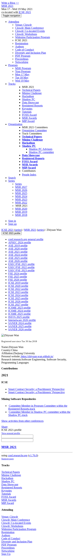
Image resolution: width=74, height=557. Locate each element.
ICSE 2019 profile (18, 282)
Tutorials (26, 111)
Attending (13, 21)
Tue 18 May (21, 77)
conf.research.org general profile (25, 239)
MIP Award (28, 121)
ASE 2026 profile (18, 261)
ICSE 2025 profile (18, 298)
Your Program (22, 71)
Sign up (12, 223)
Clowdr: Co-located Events (30, 31)
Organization (15, 124)
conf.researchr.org (17, 455)
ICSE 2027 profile (18, 304)
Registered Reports (32, 105)
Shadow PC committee (41, 152)
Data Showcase (30, 102)
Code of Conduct (24, 49)
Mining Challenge (32, 93)
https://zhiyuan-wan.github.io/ (36, 356)
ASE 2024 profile (18, 254)
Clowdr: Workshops (26, 34)
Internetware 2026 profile (22, 320)
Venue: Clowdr (23, 24)
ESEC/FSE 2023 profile (21, 270)
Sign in (12, 220)
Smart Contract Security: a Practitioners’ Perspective (36, 392)
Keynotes (27, 108)
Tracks (11, 83)
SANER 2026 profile (19, 329)
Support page (7, 458)
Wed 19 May (22, 80)
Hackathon (28, 96)
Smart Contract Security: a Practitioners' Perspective (36, 389)
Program (13, 65)
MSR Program (23, 68)
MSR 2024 (21, 196)
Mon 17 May (22, 74)
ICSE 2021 (25, 12)
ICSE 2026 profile (18, 301)
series (18, 229)
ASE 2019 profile (18, 245)
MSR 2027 (21, 187)
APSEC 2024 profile (19, 242)
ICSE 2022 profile (18, 289)
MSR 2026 (21, 190)
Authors (19, 46)
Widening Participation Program (32, 37)
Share (4, 426)
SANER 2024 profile (19, 323)
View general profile (10, 433)
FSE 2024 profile (17, 273)
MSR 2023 (21, 199)
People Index (29, 174)
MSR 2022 (21, 202)
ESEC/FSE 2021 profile (21, 264)
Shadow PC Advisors (40, 149)
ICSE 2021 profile (11, 233)
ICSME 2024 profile (19, 310)
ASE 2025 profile (18, 257)
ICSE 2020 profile (18, 285)
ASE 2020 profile (18, 248)
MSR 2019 (21, 211)
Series (18, 183)
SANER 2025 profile (19, 326)
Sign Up (5, 554)
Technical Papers (31, 90)
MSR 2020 (21, 208)
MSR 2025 (21, 193)
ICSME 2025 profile (19, 313)
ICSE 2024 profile (18, 295)
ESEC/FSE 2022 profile (21, 267)
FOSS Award (29, 114)
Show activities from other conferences (22, 420)
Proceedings (21, 58)
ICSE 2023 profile (18, 292)
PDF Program (22, 55)
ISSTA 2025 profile (19, 317)
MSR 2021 (30, 229)
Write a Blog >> (10, 2)
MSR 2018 (21, 215)
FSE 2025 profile (17, 276)
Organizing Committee (34, 130)
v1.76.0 (33, 455)
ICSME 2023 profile (19, 307)
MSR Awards (29, 118)
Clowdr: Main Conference (29, 27)
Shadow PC (28, 99)
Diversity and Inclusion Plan (30, 52)
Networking (21, 62)
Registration (21, 43)
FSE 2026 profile (17, 279)
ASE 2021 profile (18, 251)
